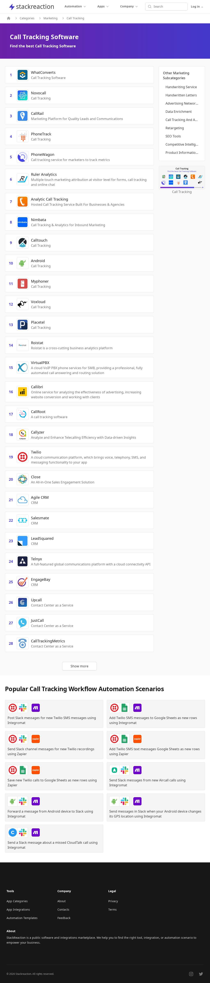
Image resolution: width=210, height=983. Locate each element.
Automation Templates (22, 918)
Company (127, 6)
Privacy (113, 901)
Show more (79, 666)
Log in (197, 6)
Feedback (63, 918)
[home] (8, 18)
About (61, 901)
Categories (27, 18)
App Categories (17, 901)
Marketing (50, 18)
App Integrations (18, 909)
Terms (112, 909)
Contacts (63, 909)
